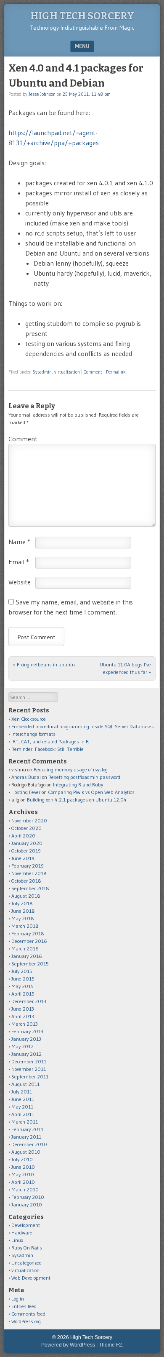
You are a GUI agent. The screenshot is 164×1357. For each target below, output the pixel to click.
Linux (17, 1240)
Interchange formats (33, 734)
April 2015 (22, 994)
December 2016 (29, 941)
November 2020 (29, 820)
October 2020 (26, 828)
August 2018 (25, 896)
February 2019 (27, 866)
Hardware (21, 1232)
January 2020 (26, 843)
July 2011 (21, 1091)
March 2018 (25, 926)
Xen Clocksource (28, 719)
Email (18, 562)
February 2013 (27, 1031)
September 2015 (30, 963)
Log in (17, 1299)
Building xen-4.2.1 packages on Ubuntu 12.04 (77, 799)
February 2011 (27, 1129)
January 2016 (26, 956)
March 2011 (24, 1122)
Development (25, 1225)
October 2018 (26, 881)
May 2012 (22, 1046)
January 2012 (26, 1054)
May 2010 (22, 1174)
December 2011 (28, 1061)
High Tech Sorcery (82, 16)
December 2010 (29, 1144)
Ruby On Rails (26, 1247)
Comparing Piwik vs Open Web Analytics (91, 792)
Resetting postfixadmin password (84, 777)
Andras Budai (26, 777)
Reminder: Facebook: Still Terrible (47, 749)
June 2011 (22, 1099)
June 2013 (22, 1009)
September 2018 (30, 888)
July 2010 (22, 1159)
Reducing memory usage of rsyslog (71, 769)
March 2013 (24, 1024)
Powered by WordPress (68, 1345)
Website (19, 582)
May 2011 (22, 1107)
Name (19, 542)
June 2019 (22, 858)
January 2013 (26, 1039)
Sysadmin (42, 372)
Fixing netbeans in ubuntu (44, 664)
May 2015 (22, 986)
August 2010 (25, 1152)
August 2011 (25, 1084)
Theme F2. (111, 1345)
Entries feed (24, 1306)
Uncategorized (26, 1263)
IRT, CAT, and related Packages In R (50, 741)
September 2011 (29, 1076)
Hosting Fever (25, 792)
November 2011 (28, 1069)
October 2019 (26, 850)
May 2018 (22, 918)
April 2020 (23, 835)
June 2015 (22, 979)
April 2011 (22, 1114)
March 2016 (25, 948)
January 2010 (26, 1204)
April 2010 (23, 1182)
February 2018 (27, 933)
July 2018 (22, 903)
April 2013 (22, 1016)
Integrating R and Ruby (78, 784)
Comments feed (28, 1314)
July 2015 (21, 971)
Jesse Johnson (42, 94)
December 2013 (28, 1001)
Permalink (116, 372)
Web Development (30, 1278)
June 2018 (23, 911)
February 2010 (27, 1197)
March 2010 (25, 1189)
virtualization (67, 372)
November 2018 (29, 873)
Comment (93, 372)
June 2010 (23, 1167)
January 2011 (26, 1137)
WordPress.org (26, 1321)
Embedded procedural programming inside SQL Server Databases (82, 726)
